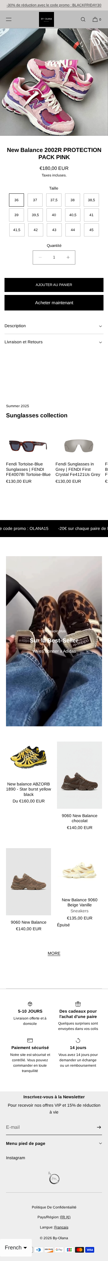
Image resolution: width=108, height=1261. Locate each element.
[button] (80, 19)
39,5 (35, 215)
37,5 (54, 200)
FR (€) (65, 1217)
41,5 (16, 230)
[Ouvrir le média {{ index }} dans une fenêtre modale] (54, 82)
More (54, 953)
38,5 (91, 200)
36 (16, 200)
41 (91, 215)
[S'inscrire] (94, 1127)
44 (73, 230)
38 (72, 200)
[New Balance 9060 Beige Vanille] (79, 870)
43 (54, 230)
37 (35, 200)
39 (16, 215)
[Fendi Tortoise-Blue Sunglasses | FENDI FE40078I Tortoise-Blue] (29, 445)
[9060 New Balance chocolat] (79, 775)
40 (54, 215)
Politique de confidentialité (54, 1207)
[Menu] (13, 19)
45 (91, 230)
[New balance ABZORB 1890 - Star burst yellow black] (28, 759)
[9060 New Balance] (28, 881)
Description (15, 325)
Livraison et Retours (23, 341)
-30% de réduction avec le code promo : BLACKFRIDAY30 (54, 5)
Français (61, 1227)
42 (36, 230)
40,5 (72, 215)
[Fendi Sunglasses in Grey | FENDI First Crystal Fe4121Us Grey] (79, 445)
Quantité (54, 245)
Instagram (15, 1157)
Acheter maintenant (54, 302)
